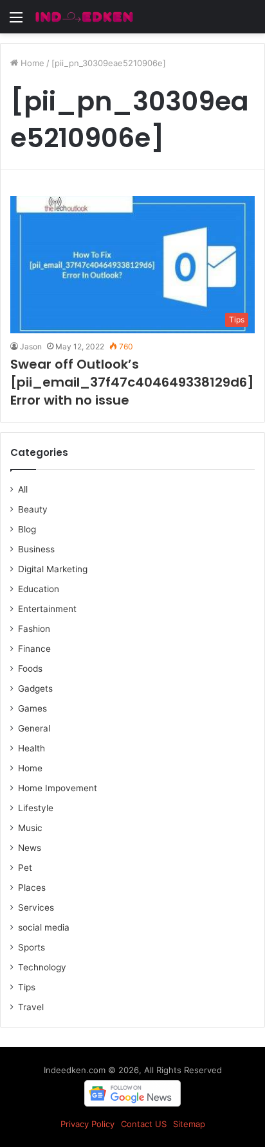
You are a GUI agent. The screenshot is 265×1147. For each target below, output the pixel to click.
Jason (31, 346)
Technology (42, 967)
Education (38, 589)
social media (43, 927)
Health (31, 748)
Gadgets (35, 688)
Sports (31, 947)
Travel (31, 1007)
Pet (25, 867)
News (29, 848)
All (23, 489)
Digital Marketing (52, 569)
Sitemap (189, 1124)
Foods (30, 668)
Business (36, 549)
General (34, 728)
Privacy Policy (87, 1124)
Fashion (34, 629)
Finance (34, 649)
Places (32, 887)
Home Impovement (57, 788)
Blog (27, 529)
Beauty (33, 509)
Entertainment (47, 609)
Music (30, 828)
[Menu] (16, 21)
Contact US (144, 1124)
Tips (26, 987)
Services (36, 907)
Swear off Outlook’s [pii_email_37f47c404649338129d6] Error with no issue (132, 382)
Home (31, 63)
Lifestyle (35, 808)
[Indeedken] (83, 16)
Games (32, 708)
